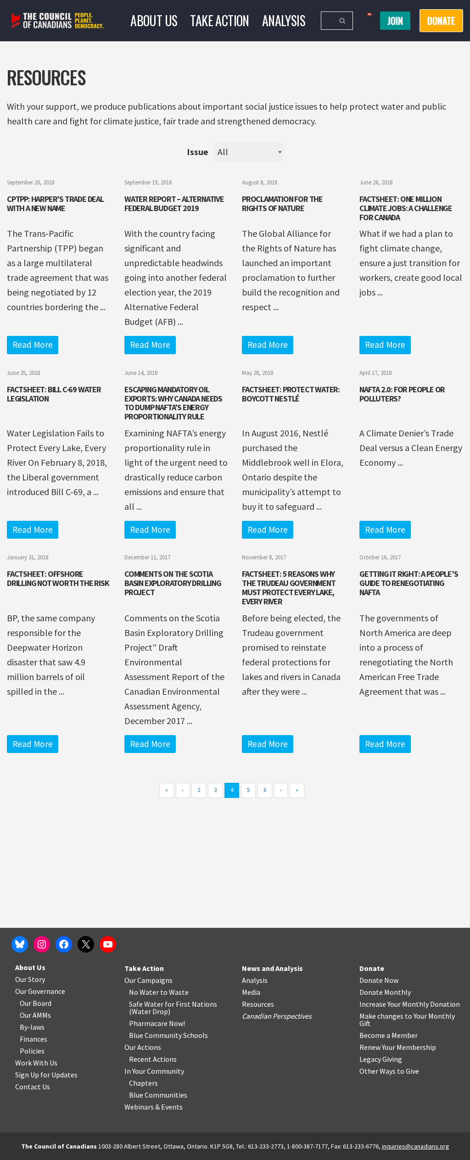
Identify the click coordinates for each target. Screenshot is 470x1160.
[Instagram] (42, 944)
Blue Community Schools (168, 1035)
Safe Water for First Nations (173, 1004)
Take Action (219, 20)
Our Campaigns (148, 980)
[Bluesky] (19, 944)
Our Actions (142, 1047)
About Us (153, 20)
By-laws (32, 1027)
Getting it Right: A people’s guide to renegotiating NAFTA (408, 583)
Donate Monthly (385, 992)
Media (251, 992)
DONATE (441, 21)
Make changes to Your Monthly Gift (407, 1019)
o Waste (176, 992)
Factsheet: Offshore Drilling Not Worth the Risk (58, 578)
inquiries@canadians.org (415, 1146)
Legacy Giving (380, 1059)
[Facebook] (64, 944)
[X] (86, 944)
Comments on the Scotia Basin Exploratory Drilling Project (172, 583)
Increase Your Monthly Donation (409, 1004)
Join (395, 21)
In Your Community (154, 1071)
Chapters (143, 1083)
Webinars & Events (153, 1106)
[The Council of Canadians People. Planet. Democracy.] (57, 21)
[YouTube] (108, 944)
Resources (258, 1004)
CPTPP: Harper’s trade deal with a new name (55, 203)
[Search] (342, 20)
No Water (144, 992)
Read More (32, 344)
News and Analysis (272, 968)
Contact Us (32, 1086)
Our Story (30, 979)
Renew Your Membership (397, 1047)
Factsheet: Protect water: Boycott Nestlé (291, 394)
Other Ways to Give (389, 1071)
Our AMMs (35, 1015)
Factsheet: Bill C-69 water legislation (54, 394)
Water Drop (150, 1011)
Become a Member (388, 1035)
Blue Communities (158, 1094)
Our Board (35, 1003)
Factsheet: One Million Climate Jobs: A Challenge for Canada (405, 208)
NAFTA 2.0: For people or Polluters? (402, 394)
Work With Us (36, 1062)
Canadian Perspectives (277, 1016)
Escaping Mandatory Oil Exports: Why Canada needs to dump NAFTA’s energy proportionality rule (173, 403)
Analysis (283, 20)
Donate (371, 968)
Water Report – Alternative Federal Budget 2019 (174, 203)
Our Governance (40, 991)
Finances (33, 1038)
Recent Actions (153, 1059)
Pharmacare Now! (157, 1023)
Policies (32, 1050)
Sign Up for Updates (46, 1074)
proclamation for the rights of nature (282, 203)
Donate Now (378, 980)
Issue (197, 151)
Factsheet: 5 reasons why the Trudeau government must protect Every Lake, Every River (289, 587)
